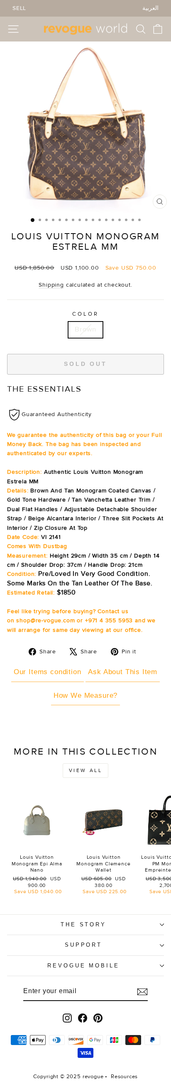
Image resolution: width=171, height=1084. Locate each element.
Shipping (51, 284)
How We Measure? (85, 695)
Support (84, 945)
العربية (150, 8)
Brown (85, 329)
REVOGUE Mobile (83, 965)
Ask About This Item (122, 672)
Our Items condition (47, 672)
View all (86, 770)
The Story (84, 924)
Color (85, 314)
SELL (19, 8)
